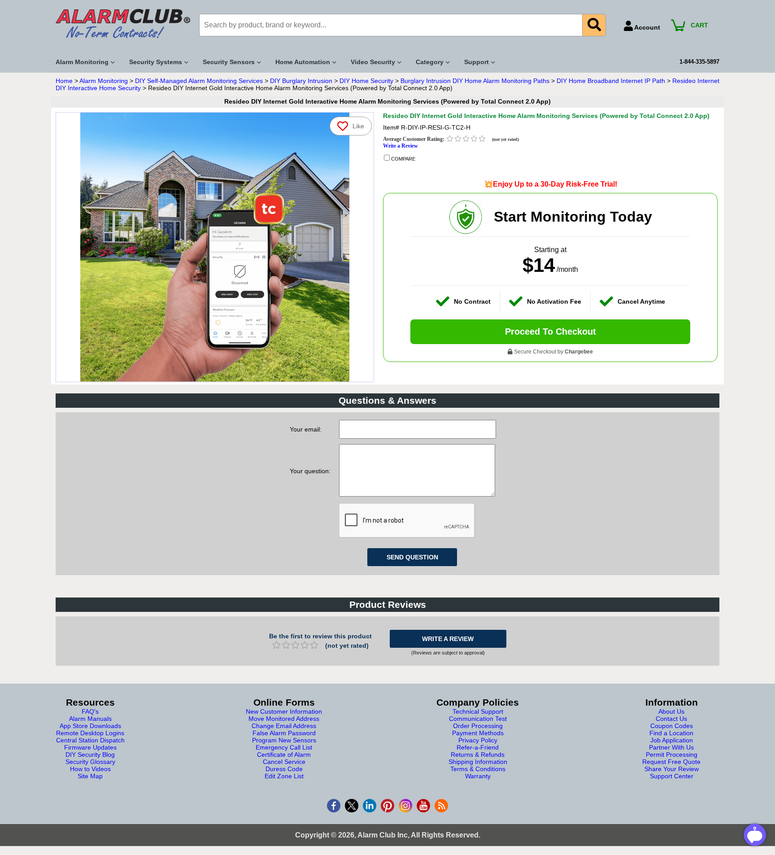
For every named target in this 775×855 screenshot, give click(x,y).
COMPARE (402, 158)
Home (64, 80)
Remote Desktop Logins (90, 733)
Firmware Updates (90, 747)
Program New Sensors (284, 740)
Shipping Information (477, 761)
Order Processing (478, 725)
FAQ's (90, 711)
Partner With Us (671, 747)
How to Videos (90, 768)
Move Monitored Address (283, 718)
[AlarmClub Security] (123, 23)
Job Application (671, 740)
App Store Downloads (90, 725)
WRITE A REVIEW (448, 638)
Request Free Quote (671, 761)
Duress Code (284, 768)
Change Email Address (284, 725)
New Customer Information (284, 711)
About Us (671, 711)
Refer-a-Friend (478, 747)
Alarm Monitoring (103, 80)
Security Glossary (90, 761)
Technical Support (478, 711)
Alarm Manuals (90, 718)
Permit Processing (671, 754)
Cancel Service (284, 761)
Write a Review (400, 146)
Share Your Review (671, 768)
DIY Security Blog (90, 754)
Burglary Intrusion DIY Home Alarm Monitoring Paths (475, 80)
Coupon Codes (671, 725)
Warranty (478, 776)
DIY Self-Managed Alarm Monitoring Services (199, 80)
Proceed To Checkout (550, 331)
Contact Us (671, 718)
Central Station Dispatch (90, 740)
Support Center (671, 776)
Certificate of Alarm (284, 754)
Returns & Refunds (478, 754)
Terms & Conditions (477, 768)
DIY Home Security (366, 80)
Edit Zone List (284, 776)
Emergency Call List (284, 747)
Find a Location (671, 733)
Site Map (90, 776)
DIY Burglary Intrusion (301, 80)
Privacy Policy (477, 740)
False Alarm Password (284, 733)
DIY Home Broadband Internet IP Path (611, 80)
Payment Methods (478, 733)
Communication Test (478, 718)
